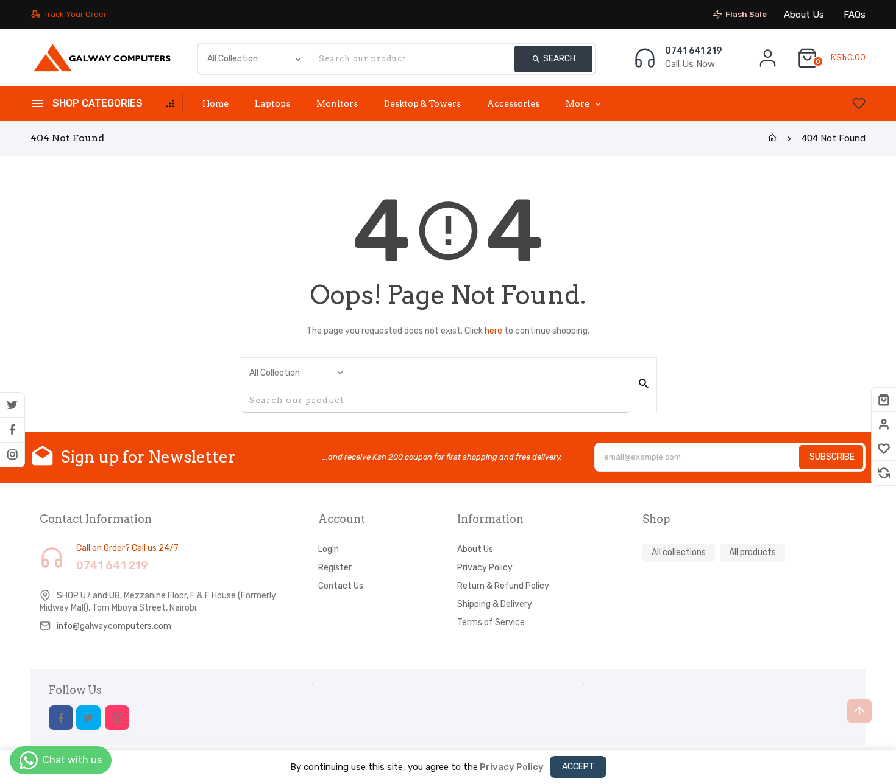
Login (328, 549)
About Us (804, 14)
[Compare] (884, 473)
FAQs (855, 14)
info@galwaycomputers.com (114, 626)
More (577, 103)
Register (335, 567)
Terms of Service (491, 622)
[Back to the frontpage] (772, 138)
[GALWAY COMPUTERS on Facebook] (12, 430)
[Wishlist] (884, 448)
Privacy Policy (485, 567)
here (493, 331)
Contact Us (340, 586)
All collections (679, 552)
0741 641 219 (693, 51)
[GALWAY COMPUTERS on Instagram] (12, 455)
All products (752, 552)
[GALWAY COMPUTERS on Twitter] (12, 405)
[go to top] (859, 711)
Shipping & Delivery (494, 604)
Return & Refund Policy (503, 586)
